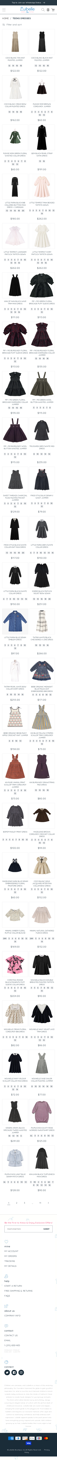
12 (9, 66)
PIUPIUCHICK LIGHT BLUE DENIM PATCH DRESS (15, 1175)
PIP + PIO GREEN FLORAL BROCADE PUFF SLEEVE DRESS (42, 302)
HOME (5, 18)
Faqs (7, 1295)
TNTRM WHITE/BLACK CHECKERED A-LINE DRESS (42, 638)
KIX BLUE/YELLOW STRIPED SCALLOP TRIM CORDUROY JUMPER (42, 735)
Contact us (11, 1335)
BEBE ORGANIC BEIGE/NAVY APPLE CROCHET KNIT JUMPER (15, 734)
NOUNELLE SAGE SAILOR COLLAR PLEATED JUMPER (42, 1079)
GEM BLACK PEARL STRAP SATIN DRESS (41, 154)
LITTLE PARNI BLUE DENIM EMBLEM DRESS (15, 638)
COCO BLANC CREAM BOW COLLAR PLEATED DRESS (15, 105)
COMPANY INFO (12, 1315)
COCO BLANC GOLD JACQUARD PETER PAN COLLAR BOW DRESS (42, 883)
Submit (46, 1229)
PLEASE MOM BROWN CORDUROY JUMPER (42, 105)
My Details (10, 1266)
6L (31, 1136)
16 (17, 66)
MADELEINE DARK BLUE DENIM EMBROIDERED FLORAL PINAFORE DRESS (15, 883)
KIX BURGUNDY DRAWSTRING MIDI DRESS (42, 783)
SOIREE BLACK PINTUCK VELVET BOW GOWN (42, 592)
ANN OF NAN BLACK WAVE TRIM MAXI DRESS (15, 302)
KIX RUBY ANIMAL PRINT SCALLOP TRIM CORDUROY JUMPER (15, 784)
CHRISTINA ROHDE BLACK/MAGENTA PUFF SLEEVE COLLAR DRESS (15, 982)
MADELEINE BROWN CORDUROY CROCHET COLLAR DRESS (42, 834)
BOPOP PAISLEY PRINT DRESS (15, 832)
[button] (4, 10)
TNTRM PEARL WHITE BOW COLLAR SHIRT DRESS (15, 688)
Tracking (9, 1261)
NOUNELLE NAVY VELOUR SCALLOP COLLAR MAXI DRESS (15, 1079)
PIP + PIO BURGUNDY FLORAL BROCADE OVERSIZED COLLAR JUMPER (42, 352)
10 (40, 115)
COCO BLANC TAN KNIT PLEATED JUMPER (15, 59)
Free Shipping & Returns (18, 1291)
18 (21, 66)
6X (49, 1182)
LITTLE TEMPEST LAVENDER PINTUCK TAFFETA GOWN (15, 253)
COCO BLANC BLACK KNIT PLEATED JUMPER (42, 59)
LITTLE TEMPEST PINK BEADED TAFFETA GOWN (42, 204)
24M (4, 938)
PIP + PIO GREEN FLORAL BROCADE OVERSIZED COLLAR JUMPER (15, 402)
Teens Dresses (22, 18)
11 (40, 1203)
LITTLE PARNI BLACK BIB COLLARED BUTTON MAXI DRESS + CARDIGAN (15, 205)
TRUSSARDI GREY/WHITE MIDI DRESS (41, 447)
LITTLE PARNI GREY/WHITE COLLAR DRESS (42, 546)
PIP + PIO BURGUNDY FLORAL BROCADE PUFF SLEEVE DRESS (15, 351)
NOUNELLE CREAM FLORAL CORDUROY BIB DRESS (15, 1030)
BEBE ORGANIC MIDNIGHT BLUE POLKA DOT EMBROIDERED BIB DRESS (42, 689)
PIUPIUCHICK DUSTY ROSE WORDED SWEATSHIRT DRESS (42, 1129)
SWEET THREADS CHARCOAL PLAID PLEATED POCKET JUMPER (15, 497)
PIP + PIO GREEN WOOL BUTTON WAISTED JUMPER (42, 401)
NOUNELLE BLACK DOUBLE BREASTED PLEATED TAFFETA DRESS (42, 982)
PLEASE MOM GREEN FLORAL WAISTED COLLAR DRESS (15, 154)
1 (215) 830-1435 (12, 1345)
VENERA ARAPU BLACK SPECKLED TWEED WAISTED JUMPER (15, 1130)
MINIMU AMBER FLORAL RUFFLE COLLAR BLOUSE (15, 932)
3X (35, 1182)
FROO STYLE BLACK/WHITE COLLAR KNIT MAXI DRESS (15, 546)
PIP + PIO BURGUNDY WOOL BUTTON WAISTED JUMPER (15, 447)
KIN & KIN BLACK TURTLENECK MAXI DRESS (42, 1175)
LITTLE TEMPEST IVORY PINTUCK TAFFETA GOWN (41, 253)
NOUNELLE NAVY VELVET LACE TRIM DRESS (42, 1030)
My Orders (10, 1256)
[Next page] (48, 1203)
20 (23, 211)
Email (7, 1340)
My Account (11, 1251)
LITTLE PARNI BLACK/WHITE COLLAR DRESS (15, 592)
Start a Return (13, 1286)
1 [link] (8, 1203)
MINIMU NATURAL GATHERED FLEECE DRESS (42, 932)
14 (13, 66)
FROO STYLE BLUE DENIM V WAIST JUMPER (42, 496)
